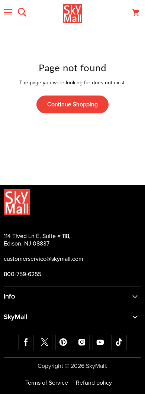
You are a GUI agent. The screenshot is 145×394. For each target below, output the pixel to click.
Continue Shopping (72, 104)
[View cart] (136, 12)
